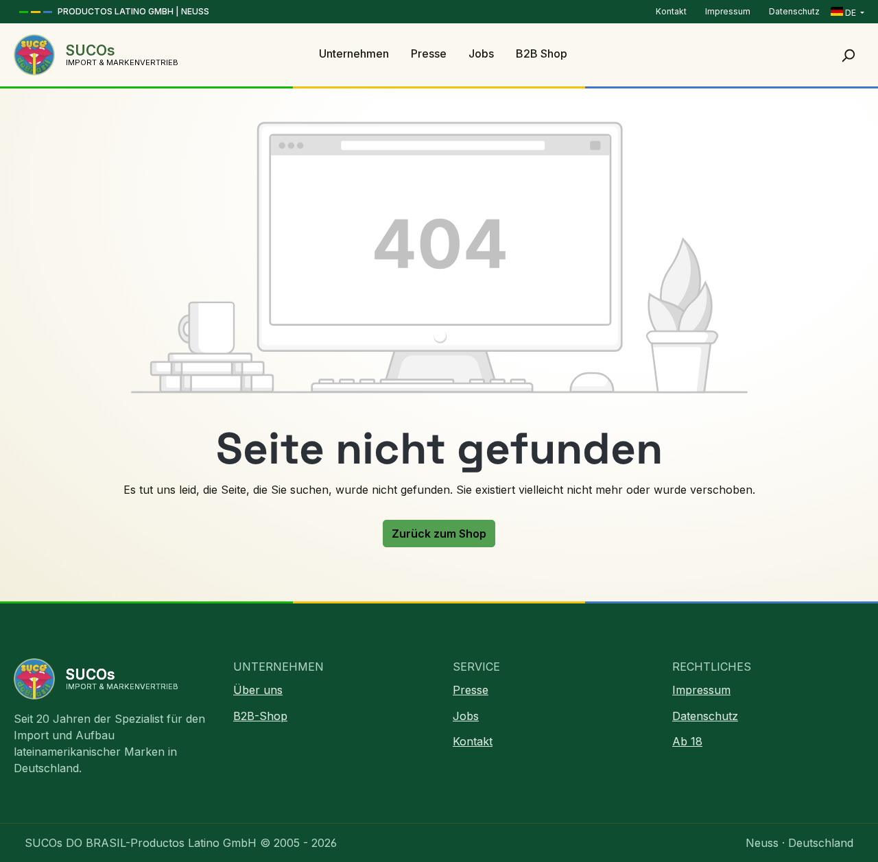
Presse (470, 690)
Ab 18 (687, 741)
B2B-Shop (260, 716)
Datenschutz (794, 11)
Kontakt (672, 11)
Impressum (728, 11)
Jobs (466, 716)
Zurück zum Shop (439, 533)
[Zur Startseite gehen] (34, 54)
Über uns (258, 690)
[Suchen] (847, 55)
